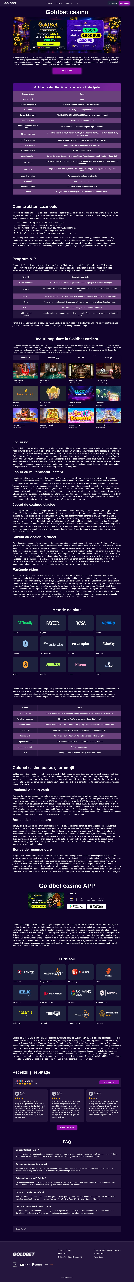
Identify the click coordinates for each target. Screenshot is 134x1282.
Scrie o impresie (109, 1082)
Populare (24, 357)
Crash (79, 357)
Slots (107, 357)
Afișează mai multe (67, 1127)
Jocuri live (52, 357)
